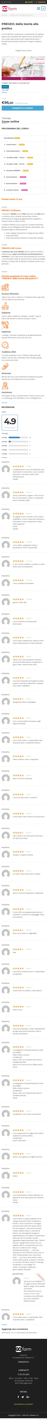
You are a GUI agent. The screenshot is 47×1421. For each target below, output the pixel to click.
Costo (4, 98)
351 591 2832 (24, 1374)
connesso (13, 1333)
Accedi (30, 2)
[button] (23, 138)
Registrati (41, 2)
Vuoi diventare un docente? (23, 1404)
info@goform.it (23, 1362)
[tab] (23, 138)
